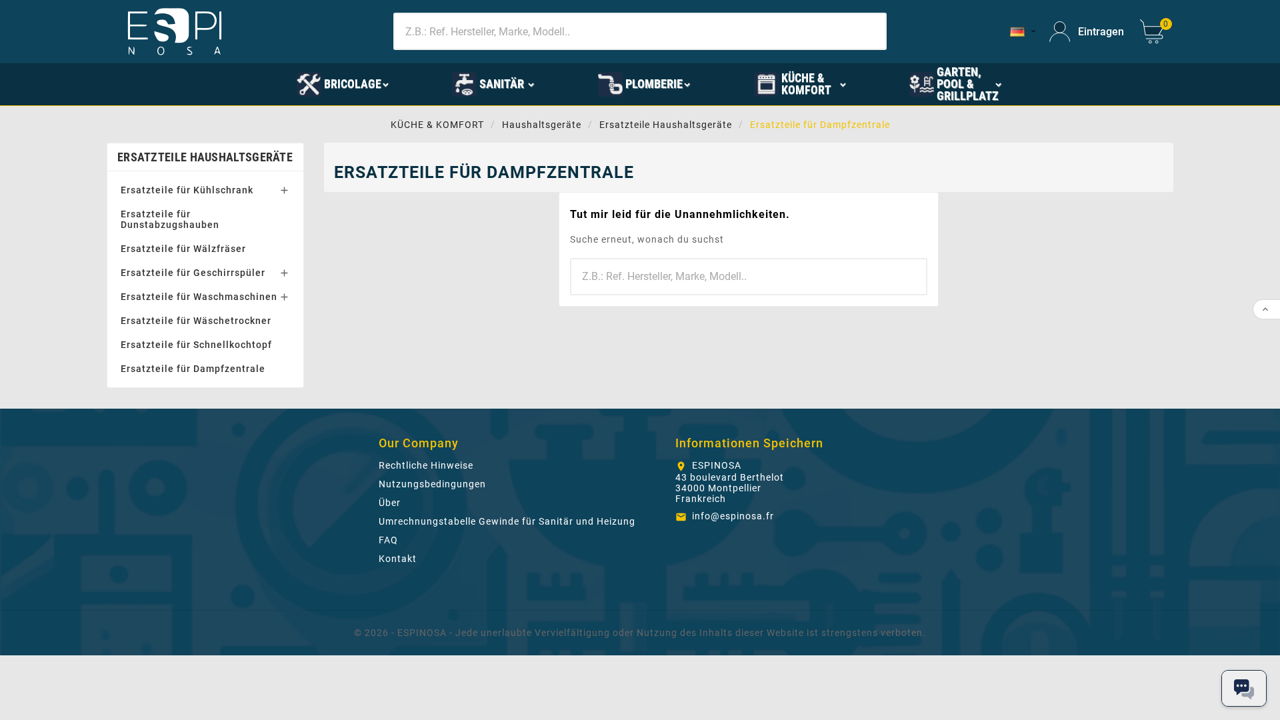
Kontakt (398, 558)
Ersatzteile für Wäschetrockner (196, 320)
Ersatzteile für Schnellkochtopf (196, 344)
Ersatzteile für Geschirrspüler (193, 272)
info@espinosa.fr (733, 516)
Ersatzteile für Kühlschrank (187, 190)
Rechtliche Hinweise (426, 465)
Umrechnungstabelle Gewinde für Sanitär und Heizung (507, 521)
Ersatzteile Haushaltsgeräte (205, 157)
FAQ (388, 540)
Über (390, 502)
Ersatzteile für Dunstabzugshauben (170, 219)
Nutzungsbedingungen (432, 484)
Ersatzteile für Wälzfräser (183, 248)
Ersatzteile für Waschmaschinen (199, 296)
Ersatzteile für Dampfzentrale (193, 368)
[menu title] (235, 83)
